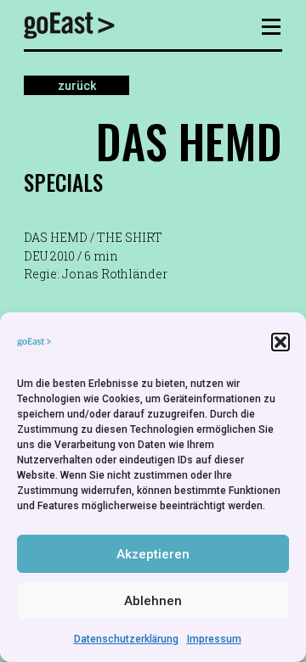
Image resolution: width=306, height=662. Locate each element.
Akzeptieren (153, 554)
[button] (280, 342)
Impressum (214, 639)
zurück (77, 85)
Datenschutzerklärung (126, 639)
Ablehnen (153, 601)
